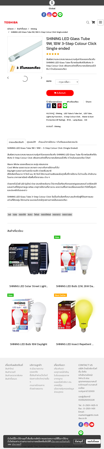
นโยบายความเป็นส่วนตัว (60, 441)
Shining (59, 113)
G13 (85, 120)
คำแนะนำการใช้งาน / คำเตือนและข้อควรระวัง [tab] (57, 142)
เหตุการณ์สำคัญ (61, 372)
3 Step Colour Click (72, 116)
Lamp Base (78, 120)
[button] (87, 22)
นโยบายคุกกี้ (16, 444)
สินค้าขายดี (10, 372)
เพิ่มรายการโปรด (55, 101)
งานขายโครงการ (37, 385)
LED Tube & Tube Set (73, 113)
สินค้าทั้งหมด (11, 378)
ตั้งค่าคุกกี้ (79, 441)
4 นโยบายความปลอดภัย (36, 370)
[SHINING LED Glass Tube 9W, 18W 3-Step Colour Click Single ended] (24, 54)
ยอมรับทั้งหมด (93, 441)
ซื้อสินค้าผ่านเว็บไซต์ (39, 375)
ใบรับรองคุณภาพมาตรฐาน (61, 377)
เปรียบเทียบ (74, 101)
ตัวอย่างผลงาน (36, 388)
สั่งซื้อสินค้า (61, 93)
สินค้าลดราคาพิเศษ (13, 375)
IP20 (69, 120)
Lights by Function (54, 116)
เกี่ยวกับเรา (59, 368)
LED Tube (88, 113)
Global (52, 8)
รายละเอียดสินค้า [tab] (16, 142)
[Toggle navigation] (100, 22)
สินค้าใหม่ (9, 368)
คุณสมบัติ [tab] (31, 142)
